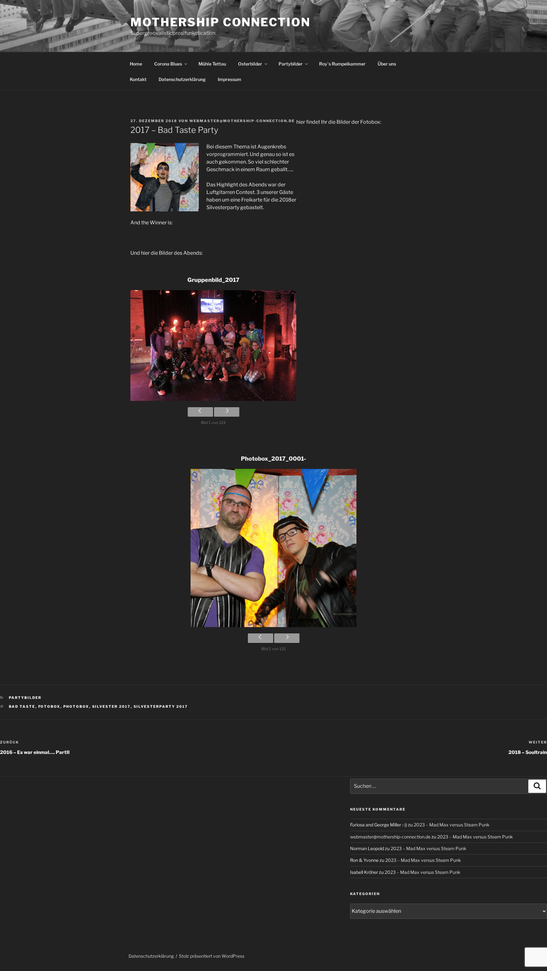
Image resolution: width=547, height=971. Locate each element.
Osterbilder (250, 63)
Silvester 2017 (111, 706)
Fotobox (49, 706)
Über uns (387, 63)
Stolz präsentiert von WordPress (211, 956)
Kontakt (138, 79)
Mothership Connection (220, 22)
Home (136, 63)
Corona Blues (168, 63)
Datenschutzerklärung (182, 79)
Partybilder (291, 63)
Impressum (229, 79)
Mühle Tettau (212, 63)
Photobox (76, 706)
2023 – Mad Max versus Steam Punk (451, 824)
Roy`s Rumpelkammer (342, 63)
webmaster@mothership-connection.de (242, 121)
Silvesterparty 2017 (161, 706)
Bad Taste (22, 706)
